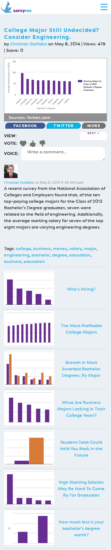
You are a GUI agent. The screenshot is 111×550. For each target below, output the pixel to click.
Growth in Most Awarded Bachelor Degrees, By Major (81, 369)
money (60, 248)
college (23, 248)
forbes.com (38, 117)
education (80, 255)
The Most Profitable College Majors (81, 329)
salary (76, 248)
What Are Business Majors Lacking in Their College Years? (81, 409)
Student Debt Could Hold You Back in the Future (81, 448)
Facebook (25, 125)
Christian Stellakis (28, 44)
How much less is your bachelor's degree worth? (81, 528)
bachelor (41, 255)
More (93, 125)
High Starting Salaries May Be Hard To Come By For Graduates (81, 488)
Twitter (64, 125)
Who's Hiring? (81, 289)
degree (59, 255)
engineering (16, 255)
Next (92, 133)
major (90, 248)
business (42, 248)
